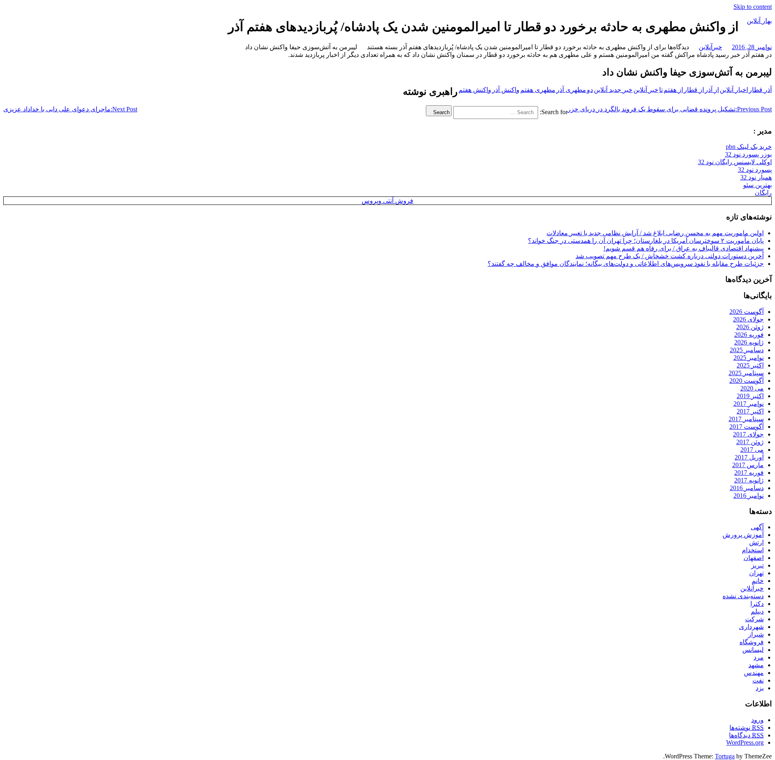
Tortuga (725, 756)
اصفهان (754, 557)
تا (661, 89)
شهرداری (751, 626)
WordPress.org (745, 742)
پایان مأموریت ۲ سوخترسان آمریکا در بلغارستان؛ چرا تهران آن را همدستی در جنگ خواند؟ (646, 240)
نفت (758, 680)
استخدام (753, 550)
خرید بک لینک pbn (749, 146)
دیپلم (757, 611)
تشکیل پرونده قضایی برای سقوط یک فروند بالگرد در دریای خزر (670, 109)
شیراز (756, 634)
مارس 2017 (748, 464)
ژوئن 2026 (750, 327)
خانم (758, 580)
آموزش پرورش (743, 534)
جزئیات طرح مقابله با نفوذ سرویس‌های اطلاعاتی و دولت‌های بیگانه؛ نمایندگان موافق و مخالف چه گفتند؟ (626, 263)
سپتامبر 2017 (746, 418)
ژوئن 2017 (750, 441)
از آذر (712, 89)
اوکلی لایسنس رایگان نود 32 (735, 162)
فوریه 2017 (749, 472)
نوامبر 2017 (748, 403)
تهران (756, 573)
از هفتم (673, 89)
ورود (757, 719)
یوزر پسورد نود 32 (748, 154)
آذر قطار (760, 89)
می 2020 (752, 388)
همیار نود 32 (756, 177)
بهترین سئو (757, 185)
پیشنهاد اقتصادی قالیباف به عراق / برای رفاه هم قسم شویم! (683, 248)
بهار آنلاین (759, 20)
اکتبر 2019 (750, 396)
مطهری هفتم (537, 89)
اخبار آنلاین (734, 89)
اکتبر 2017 (750, 411)
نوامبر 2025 (748, 357)
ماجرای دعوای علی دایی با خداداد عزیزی (70, 109)
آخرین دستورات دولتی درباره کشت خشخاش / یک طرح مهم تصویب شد (670, 256)
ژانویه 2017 (749, 480)
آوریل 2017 (749, 457)
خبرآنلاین (710, 47)
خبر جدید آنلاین (613, 89)
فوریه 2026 (749, 334)
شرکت (754, 619)
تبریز (757, 565)
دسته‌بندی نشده (743, 596)
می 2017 (752, 449)
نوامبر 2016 (748, 495)
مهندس (754, 672)
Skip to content (752, 6)
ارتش (756, 542)
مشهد (756, 665)
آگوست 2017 (746, 426)
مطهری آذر (571, 89)
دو (590, 89)
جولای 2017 (748, 434)
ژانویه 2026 (749, 342)
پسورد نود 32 (755, 169)
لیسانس (753, 649)
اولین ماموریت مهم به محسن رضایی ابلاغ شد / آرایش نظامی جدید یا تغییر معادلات (655, 233)
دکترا (757, 603)
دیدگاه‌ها (746, 735)
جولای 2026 (748, 319)
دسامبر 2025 (747, 350)
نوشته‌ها (746, 727)
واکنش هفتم (475, 89)
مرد (759, 657)
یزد (760, 688)
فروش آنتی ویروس (387, 200)
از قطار (694, 89)
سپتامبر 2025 (746, 373)
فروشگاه (751, 642)
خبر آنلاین (645, 89)
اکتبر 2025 (750, 365)
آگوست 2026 (746, 311)
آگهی (757, 527)
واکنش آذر (505, 89)
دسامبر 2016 (747, 487)
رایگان (763, 192)
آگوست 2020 (746, 380)
